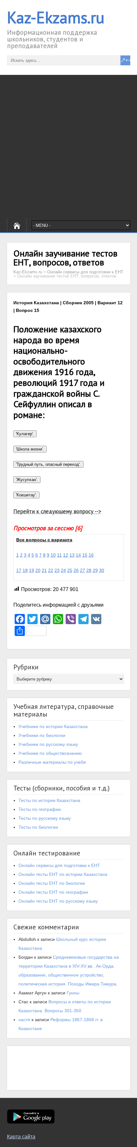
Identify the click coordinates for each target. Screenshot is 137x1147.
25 (69, 570)
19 (31, 570)
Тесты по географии (39, 809)
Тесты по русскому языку (44, 818)
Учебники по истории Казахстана (53, 726)
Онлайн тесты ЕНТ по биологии (51, 883)
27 (82, 570)
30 (101, 570)
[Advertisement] (68, 146)
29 (95, 570)
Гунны (73, 992)
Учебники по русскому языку (48, 744)
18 (25, 570)
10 (53, 555)
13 (72, 555)
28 (88, 570)
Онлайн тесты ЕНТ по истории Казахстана (62, 874)
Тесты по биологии (38, 827)
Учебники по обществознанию (50, 753)
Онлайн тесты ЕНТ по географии (53, 892)
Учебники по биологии (41, 735)
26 (76, 570)
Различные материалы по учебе (52, 762)
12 (65, 555)
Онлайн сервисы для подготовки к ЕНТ (59, 865)
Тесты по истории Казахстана (49, 800)
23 (57, 570)
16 (91, 555)
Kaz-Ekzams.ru (56, 17)
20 (37, 570)
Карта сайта (21, 1136)
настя (24, 1019)
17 (18, 570)
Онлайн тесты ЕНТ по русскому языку (58, 901)
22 (50, 570)
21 (44, 570)
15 (84, 555)
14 (78, 555)
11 (59, 555)
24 (63, 570)
